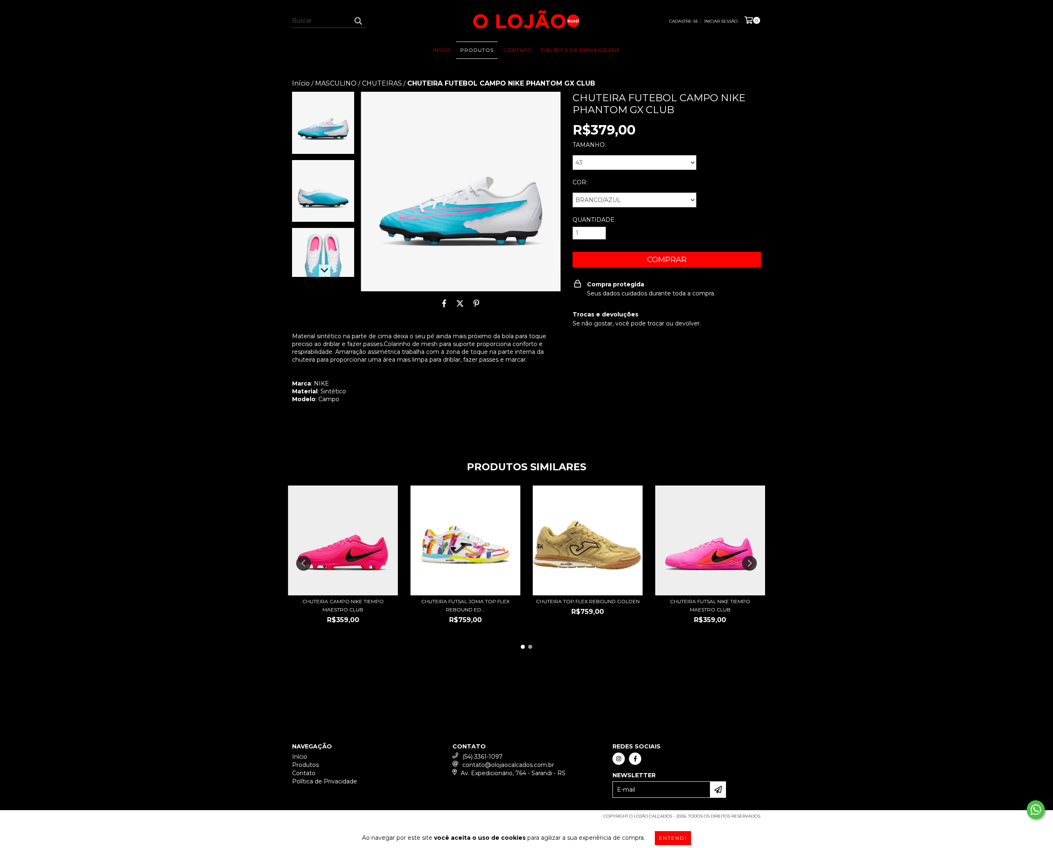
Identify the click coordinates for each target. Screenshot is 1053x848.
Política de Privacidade (580, 50)
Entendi (673, 838)
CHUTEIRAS (382, 83)
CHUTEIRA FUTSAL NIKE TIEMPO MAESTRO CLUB (710, 605)
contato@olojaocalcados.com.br (508, 765)
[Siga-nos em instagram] (618, 759)
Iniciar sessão (721, 21)
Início (442, 50)
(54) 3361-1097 (482, 756)
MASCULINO (336, 83)
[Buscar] (358, 20)
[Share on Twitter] (460, 304)
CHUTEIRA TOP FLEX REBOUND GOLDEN (588, 601)
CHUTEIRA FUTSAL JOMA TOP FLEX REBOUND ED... (465, 605)
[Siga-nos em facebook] (635, 759)
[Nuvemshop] (328, 819)
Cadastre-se (683, 21)
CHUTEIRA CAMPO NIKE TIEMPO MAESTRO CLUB (343, 605)
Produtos (477, 50)
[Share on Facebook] (444, 304)
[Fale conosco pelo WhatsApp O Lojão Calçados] (1036, 809)
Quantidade (594, 219)
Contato (517, 50)
